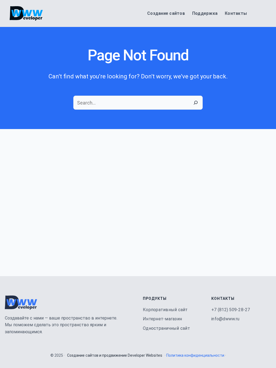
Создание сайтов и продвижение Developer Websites (114, 355)
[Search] (195, 102)
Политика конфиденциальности (195, 355)
